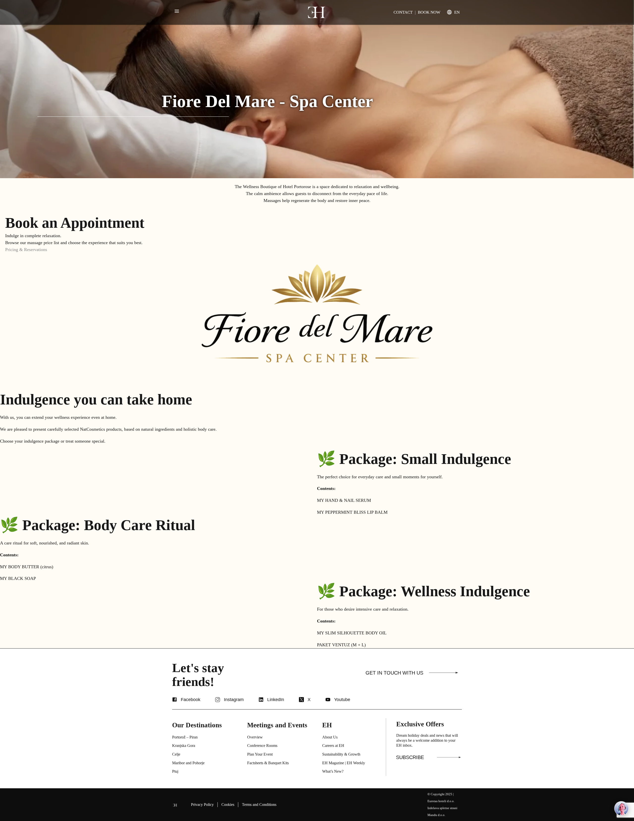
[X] (301, 699)
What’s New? (332, 771)
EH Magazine (333, 763)
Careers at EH (333, 745)
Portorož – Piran (185, 737)
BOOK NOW (429, 12)
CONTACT (403, 12)
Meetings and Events (277, 725)
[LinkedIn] (261, 699)
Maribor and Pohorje (188, 763)
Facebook (190, 699)
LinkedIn (275, 699)
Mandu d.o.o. (436, 815)
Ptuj (175, 771)
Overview (255, 737)
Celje (176, 754)
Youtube (342, 699)
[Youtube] (327, 699)
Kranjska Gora (183, 745)
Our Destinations (197, 725)
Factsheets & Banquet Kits (268, 763)
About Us (330, 737)
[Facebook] (174, 699)
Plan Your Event (260, 754)
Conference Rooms (262, 745)
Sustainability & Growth (341, 754)
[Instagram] (217, 699)
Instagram (234, 699)
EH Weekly (356, 763)
